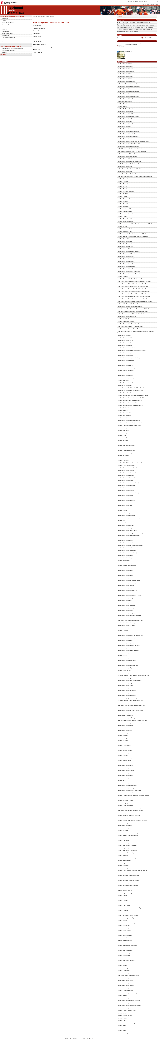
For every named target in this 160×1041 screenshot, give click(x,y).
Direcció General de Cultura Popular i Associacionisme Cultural (140, 42)
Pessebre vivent (121, 31)
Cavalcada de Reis (143, 23)
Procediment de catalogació (8, 50)
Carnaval (4, 20)
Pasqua (127, 31)
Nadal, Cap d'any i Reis (7, 33)
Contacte (141, 1)
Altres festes (5, 39)
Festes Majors (5, 31)
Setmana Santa (140, 25)
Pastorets (132, 31)
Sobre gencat (79, 1038)
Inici (34, 16)
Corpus (3, 27)
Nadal (127, 25)
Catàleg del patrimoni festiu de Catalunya (10, 46)
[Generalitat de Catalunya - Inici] (9, 2)
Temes (143, 4)
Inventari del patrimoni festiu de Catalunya (10, 44)
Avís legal (67, 1038)
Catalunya (157, 4)
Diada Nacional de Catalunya (131, 27)
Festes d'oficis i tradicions (8, 37)
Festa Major (123, 22)
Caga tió (136, 31)
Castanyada (125, 29)
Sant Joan (4, 29)
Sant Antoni (5, 18)
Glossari (120, 16)
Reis (146, 25)
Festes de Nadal (138, 29)
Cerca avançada (148, 37)
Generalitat (152, 4)
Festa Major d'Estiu (147, 29)
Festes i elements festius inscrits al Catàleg (12, 48)
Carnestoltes (121, 25)
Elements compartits (7, 41)
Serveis (147, 4)
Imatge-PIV (4, 52)
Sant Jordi (144, 27)
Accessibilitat (73, 1038)
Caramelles (131, 29)
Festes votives (5, 35)
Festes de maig (5, 24)
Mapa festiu (3, 54)
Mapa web (135, 1)
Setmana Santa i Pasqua (8, 22)
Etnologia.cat (128, 51)
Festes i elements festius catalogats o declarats (12, 16)
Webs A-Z (130, 1)
